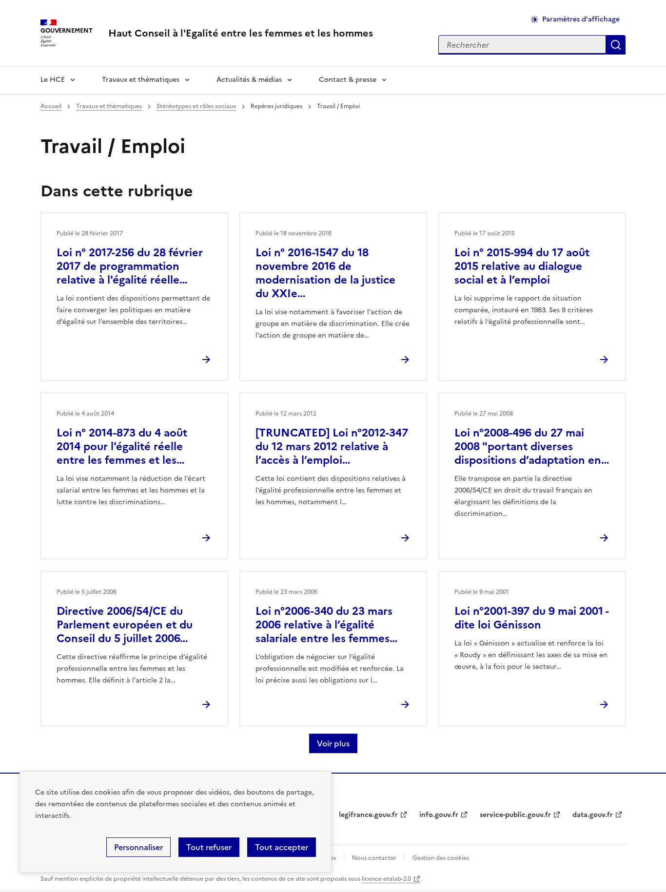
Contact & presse (347, 80)
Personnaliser (138, 847)
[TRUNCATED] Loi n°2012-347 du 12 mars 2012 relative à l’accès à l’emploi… (331, 446)
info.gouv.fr (438, 815)
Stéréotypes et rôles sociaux (196, 106)
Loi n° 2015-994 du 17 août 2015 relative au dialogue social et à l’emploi (521, 266)
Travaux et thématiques (140, 80)
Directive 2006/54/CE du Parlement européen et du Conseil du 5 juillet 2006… (125, 624)
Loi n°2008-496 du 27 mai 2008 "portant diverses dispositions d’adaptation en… (531, 446)
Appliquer (616, 45)
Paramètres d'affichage (581, 19)
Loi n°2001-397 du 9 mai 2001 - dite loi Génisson (531, 618)
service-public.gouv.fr (515, 815)
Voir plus (333, 743)
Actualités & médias (249, 80)
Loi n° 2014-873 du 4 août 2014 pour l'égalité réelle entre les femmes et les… (122, 446)
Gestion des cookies (440, 858)
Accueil (50, 106)
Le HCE (52, 80)
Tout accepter (281, 847)
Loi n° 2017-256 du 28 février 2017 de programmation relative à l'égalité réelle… (130, 266)
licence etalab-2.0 (386, 878)
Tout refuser (209, 847)
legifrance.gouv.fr (368, 815)
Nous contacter (374, 858)
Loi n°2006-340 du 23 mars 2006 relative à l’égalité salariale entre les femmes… (326, 624)
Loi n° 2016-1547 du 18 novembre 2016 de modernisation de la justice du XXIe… (325, 273)
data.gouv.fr (592, 815)
